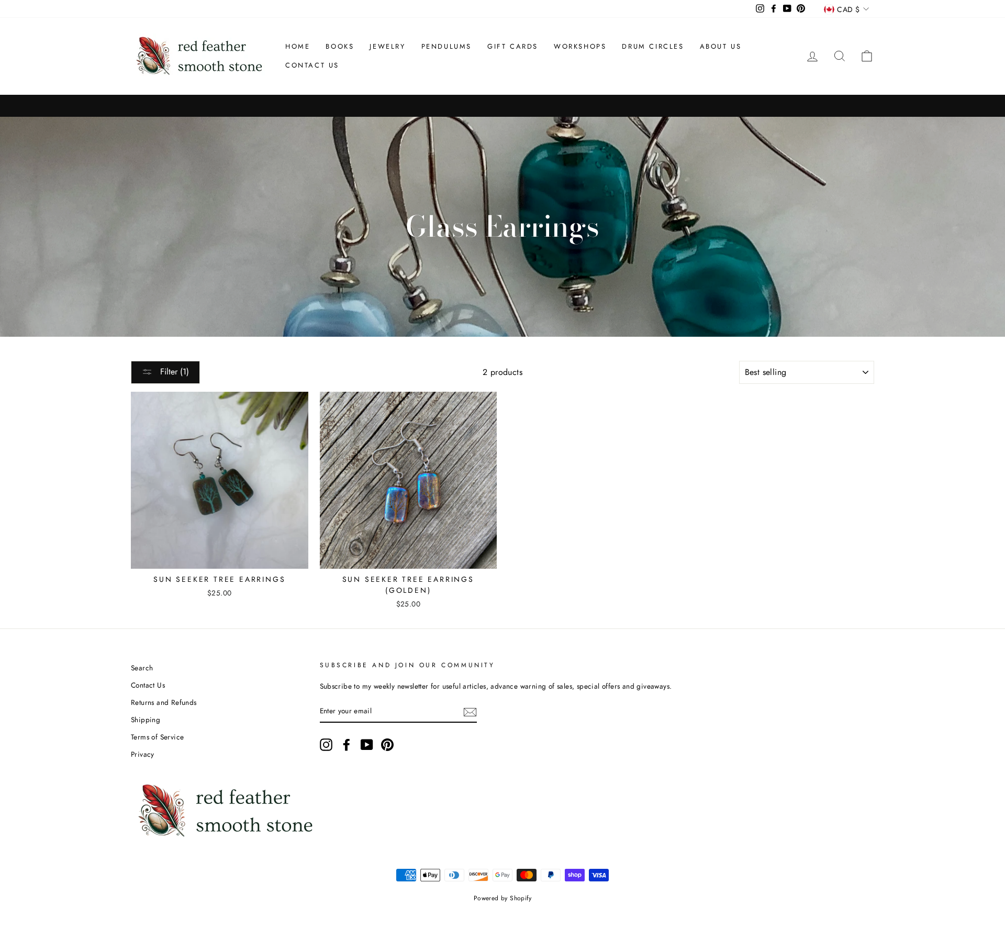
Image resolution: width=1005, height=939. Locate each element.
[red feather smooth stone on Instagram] (326, 744)
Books (340, 46)
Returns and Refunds (164, 702)
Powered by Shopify (502, 898)
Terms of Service (157, 737)
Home (297, 46)
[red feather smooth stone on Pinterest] (387, 744)
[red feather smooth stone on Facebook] (346, 744)
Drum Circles (653, 46)
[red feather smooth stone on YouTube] (367, 744)
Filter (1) (173, 372)
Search (142, 667)
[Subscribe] (470, 711)
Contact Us (312, 65)
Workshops (580, 46)
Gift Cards (512, 46)
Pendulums (446, 46)
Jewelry (387, 46)
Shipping (145, 719)
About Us (721, 46)
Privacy (142, 754)
